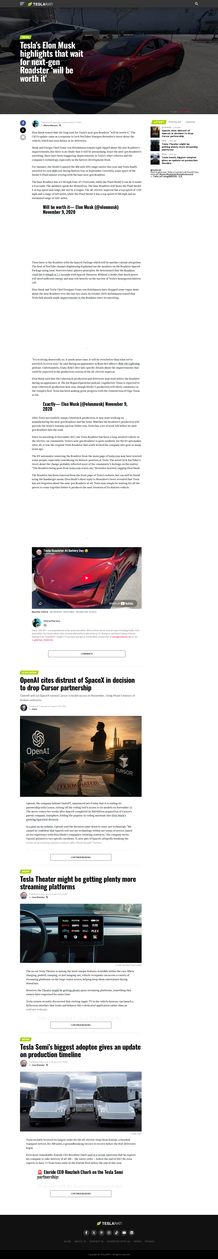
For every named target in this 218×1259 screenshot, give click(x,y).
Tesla (93, 612)
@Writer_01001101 (43, 640)
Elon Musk (56, 612)
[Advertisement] (87, 239)
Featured (69, 612)
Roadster (82, 612)
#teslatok (171, 174)
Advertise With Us (118, 1241)
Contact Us (96, 1241)
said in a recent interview (102, 1155)
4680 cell (57, 170)
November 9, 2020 (59, 211)
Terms (137, 1241)
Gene (34, 709)
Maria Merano (51, 125)
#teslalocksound (184, 174)
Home (67, 1241)
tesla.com (114, 456)
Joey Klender (38, 897)
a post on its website (41, 826)
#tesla (163, 174)
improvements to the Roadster (78, 297)
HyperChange (183, 111)
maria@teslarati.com (121, 637)
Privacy (149, 1241)
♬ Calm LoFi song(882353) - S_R (166, 176)
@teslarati (156, 170)
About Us (80, 1241)
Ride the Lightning (129, 363)
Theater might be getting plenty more (64, 990)
